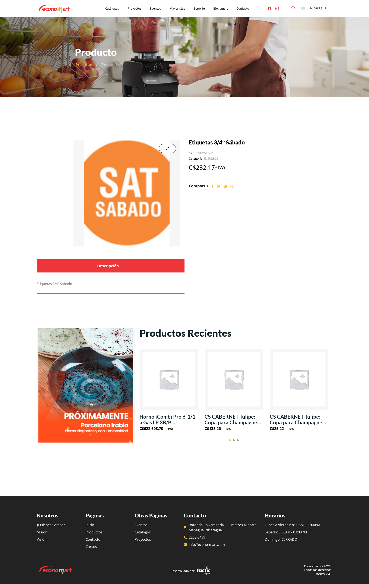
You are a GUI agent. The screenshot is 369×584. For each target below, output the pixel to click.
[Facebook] (269, 8)
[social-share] (213, 186)
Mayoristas (177, 8)
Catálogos (112, 8)
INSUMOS (211, 158)
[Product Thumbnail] (167, 148)
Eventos (155, 8)
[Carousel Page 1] (230, 440)
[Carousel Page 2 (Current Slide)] (234, 440)
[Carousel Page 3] (238, 440)
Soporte (199, 8)
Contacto (242, 8)
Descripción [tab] (108, 266)
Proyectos (134, 8)
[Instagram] (277, 8)
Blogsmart (220, 8)
